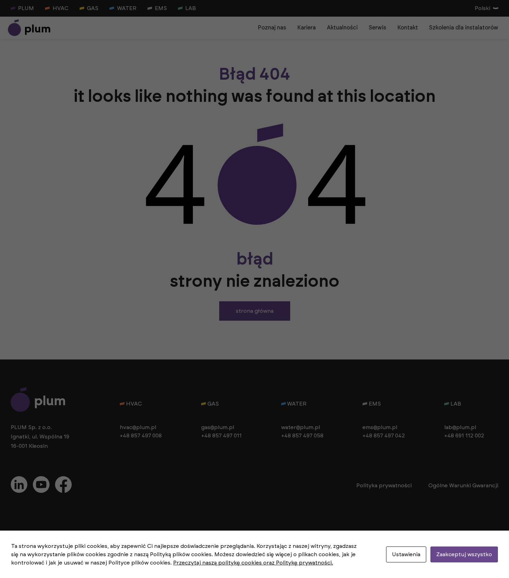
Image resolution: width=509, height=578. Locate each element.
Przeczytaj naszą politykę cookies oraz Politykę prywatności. (253, 563)
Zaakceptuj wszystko (464, 554)
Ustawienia (406, 554)
